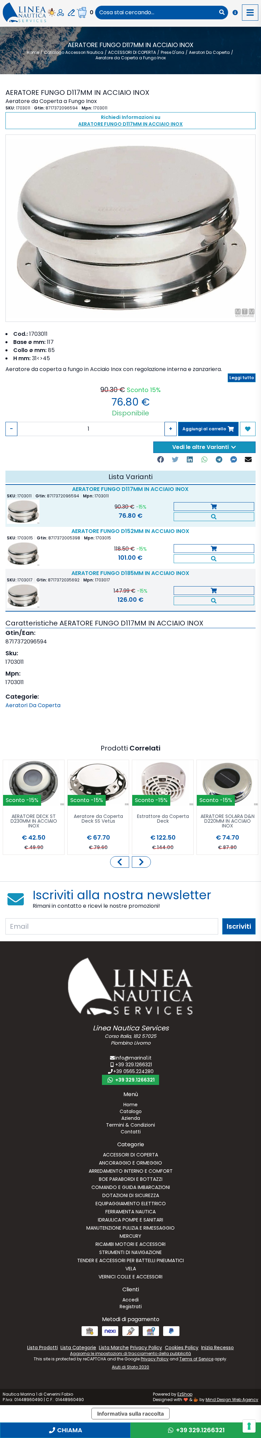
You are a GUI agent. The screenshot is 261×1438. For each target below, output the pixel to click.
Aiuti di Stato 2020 (130, 1367)
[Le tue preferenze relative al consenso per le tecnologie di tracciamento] (249, 1426)
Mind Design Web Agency (232, 1399)
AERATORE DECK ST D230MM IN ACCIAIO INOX (34, 821)
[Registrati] (71, 12)
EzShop (184, 1394)
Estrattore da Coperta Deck (163, 819)
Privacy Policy (155, 1359)
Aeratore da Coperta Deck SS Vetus (98, 819)
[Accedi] (60, 12)
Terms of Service (196, 1359)
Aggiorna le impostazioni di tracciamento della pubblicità (130, 1353)
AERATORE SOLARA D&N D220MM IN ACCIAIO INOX (228, 821)
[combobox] (155, 12)
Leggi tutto (241, 378)
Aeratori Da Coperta (32, 705)
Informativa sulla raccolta (130, 1413)
